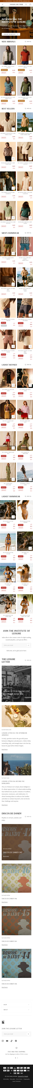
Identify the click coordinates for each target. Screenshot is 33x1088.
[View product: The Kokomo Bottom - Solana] (13, 548)
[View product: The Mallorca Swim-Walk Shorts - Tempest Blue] (30, 253)
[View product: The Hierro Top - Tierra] (30, 548)
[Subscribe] (28, 645)
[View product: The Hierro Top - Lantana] (30, 579)
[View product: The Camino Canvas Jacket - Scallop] (13, 62)
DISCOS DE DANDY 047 (12, 852)
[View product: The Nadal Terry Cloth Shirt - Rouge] (30, 62)
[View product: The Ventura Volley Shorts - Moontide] (30, 315)
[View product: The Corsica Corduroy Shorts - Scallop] (30, 158)
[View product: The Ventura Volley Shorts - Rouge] (13, 346)
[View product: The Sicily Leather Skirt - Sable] (13, 416)
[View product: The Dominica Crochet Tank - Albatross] (13, 188)
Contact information (16, 1081)
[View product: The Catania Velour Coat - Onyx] (13, 385)
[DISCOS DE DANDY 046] (16, 878)
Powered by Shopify (23, 1076)
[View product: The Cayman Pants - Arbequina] (13, 479)
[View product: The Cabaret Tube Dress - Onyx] (30, 385)
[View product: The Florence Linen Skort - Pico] (13, 448)
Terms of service (19, 1079)
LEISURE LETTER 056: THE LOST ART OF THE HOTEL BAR (16, 692)
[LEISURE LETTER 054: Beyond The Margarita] (16, 764)
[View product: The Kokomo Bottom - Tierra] (13, 517)
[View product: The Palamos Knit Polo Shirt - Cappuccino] (13, 158)
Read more (6, 698)
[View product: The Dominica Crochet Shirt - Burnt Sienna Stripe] (30, 129)
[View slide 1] (15, 1058)
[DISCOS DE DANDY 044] (16, 963)
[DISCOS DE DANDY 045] (16, 920)
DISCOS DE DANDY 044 (9, 984)
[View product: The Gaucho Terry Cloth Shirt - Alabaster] (30, 188)
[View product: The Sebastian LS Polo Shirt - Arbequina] (30, 93)
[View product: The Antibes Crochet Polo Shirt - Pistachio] (13, 217)
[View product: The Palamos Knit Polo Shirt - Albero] (30, 217)
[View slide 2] (17, 1058)
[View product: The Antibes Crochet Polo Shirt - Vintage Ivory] (13, 129)
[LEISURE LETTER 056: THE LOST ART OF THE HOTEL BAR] (16, 684)
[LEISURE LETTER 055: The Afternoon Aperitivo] (16, 716)
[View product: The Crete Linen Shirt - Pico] (30, 416)
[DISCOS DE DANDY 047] (16, 842)
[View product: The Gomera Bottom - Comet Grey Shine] (30, 611)
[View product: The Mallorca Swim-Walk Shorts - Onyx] (30, 284)
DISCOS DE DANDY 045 (9, 941)
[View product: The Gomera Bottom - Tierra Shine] (13, 611)
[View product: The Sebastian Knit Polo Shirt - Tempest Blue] (13, 93)
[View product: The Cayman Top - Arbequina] (30, 448)
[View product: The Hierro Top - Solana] (13, 579)
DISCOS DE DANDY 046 (9, 898)
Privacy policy (12, 1079)
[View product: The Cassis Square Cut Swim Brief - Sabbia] (30, 346)
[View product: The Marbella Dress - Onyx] (30, 479)
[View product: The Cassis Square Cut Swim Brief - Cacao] (13, 284)
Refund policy (6, 1079)
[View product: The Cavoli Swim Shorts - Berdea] (13, 253)
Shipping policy (26, 1079)
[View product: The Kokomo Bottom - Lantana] (30, 517)
